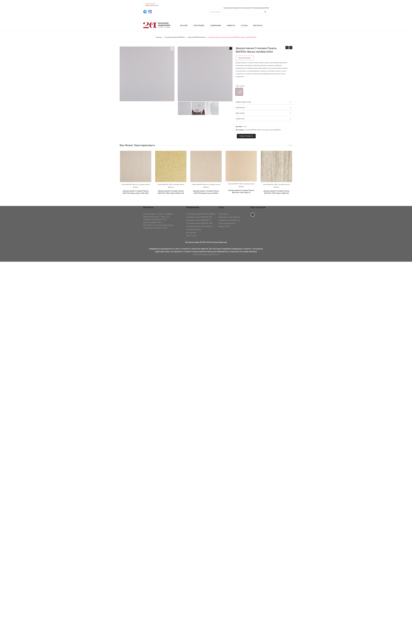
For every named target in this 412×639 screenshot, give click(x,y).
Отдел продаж (150, 3)
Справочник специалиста (242, 8)
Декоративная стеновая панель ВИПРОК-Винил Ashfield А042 (290, 48)
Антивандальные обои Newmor (199, 226)
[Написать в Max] (150, 11)
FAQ (267, 8)
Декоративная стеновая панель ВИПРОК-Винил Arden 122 (287, 48)
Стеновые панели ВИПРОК (175, 37)
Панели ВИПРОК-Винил (197, 37)
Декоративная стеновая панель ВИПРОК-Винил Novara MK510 (206, 192)
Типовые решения (258, 8)
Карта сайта (191, 236)
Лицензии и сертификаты (229, 217)
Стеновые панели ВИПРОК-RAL (199, 217)
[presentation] (289, 145)
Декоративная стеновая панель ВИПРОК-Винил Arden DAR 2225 (136, 192)
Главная (159, 37)
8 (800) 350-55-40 (151, 5)
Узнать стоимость (246, 136)
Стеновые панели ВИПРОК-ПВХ (199, 223)
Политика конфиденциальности (206, 254)
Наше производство (226, 223)
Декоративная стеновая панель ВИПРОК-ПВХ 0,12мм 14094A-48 (171, 192)
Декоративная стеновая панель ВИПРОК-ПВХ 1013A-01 (241, 191)
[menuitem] (185, 25)
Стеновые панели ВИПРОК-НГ (198, 220)
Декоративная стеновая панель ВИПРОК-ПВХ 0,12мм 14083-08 (276, 192)
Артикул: (239, 126)
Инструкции (228, 8)
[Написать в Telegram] (145, 11)
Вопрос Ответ (224, 226)
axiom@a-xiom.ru (155, 222)
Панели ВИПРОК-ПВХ (165, 184)
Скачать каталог (245, 58)
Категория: (240, 130)
